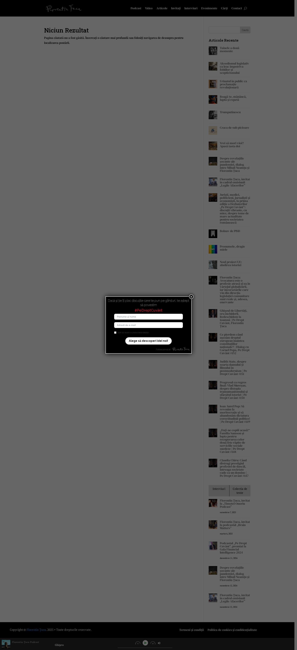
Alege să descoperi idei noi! (148, 340)
